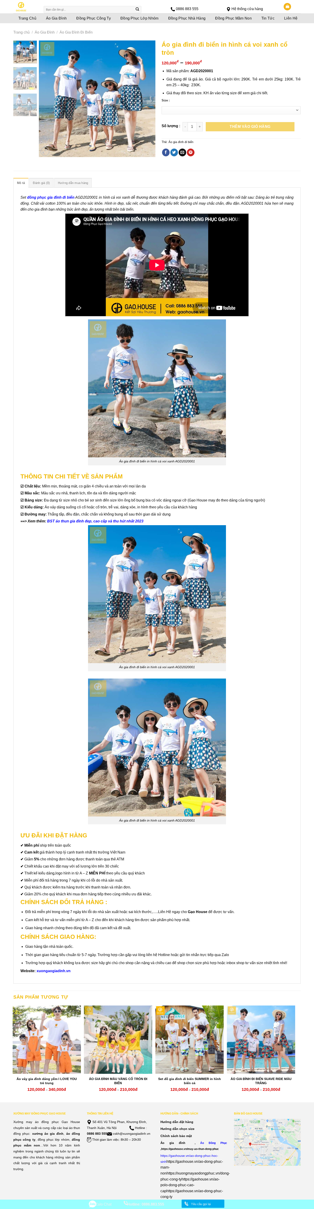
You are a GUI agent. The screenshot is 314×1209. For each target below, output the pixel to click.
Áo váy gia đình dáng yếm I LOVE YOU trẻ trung (47, 1081)
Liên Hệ (290, 18)
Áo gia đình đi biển (180, 142)
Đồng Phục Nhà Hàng (187, 18)
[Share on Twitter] (174, 152)
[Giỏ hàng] (287, 7)
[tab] (21, 183)
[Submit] (137, 9)
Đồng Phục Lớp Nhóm (139, 18)
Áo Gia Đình (56, 18)
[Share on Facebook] (166, 152)
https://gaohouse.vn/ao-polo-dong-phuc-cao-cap (190, 1185)
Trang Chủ (27, 18)
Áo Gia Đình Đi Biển (76, 32)
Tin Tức (267, 18)
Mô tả (21, 183)
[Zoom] (44, 151)
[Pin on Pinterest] (190, 152)
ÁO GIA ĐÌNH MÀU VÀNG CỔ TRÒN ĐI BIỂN (118, 1081)
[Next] (147, 98)
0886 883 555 (187, 9)
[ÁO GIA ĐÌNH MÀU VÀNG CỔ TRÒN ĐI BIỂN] (118, 1040)
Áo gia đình (172, 1143)
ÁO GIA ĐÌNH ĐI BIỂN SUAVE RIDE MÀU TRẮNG (261, 1081)
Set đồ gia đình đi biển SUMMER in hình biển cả (189, 1081)
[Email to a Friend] (182, 152)
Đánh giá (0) (41, 183)
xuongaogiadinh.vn (54, 971)
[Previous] (47, 98)
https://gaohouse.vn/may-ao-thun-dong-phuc (190, 1148)
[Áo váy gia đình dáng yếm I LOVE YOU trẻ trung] (47, 1040)
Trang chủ (21, 32)
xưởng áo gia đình (48, 1133)
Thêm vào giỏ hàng (250, 127)
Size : (166, 100)
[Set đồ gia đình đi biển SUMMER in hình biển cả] (189, 1040)
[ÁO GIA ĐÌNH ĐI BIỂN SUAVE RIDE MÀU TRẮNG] (261, 1040)
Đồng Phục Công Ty (93, 18)
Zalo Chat (103, 1204)
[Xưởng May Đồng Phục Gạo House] (25, 6)
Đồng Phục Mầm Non (233, 18)
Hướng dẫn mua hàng (73, 183)
